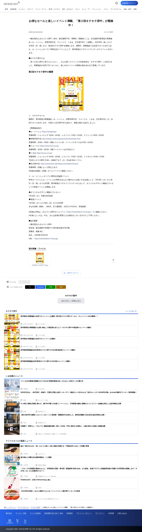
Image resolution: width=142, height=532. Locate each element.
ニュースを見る (129, 311)
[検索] (116, 3)
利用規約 (70, 513)
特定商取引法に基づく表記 (53, 513)
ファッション (96, 9)
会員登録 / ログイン (129, 3)
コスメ (106, 9)
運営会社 (9, 513)
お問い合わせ (122, 513)
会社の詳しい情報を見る (71, 301)
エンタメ (22, 9)
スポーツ (30, 9)
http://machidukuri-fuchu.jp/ (79, 212)
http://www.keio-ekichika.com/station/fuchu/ (59, 164)
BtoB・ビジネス (54, 9)
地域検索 (13, 9)
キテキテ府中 (108, 32)
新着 (6, 9)
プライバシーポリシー (84, 513)
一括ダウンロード (72, 273)
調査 (135, 9)
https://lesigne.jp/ (49, 131)
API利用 (111, 513)
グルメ (77, 9)
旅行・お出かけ (67, 9)
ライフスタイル (115, 9)
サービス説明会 (35, 513)
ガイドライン (100, 513)
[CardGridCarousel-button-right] (113, 260)
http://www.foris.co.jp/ (49, 146)
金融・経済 (127, 9)
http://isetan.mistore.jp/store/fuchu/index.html (61, 139)
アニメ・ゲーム (41, 9)
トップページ (11, 507)
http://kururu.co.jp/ (44, 153)
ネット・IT (86, 9)
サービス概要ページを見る (125, 527)
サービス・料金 (21, 513)
